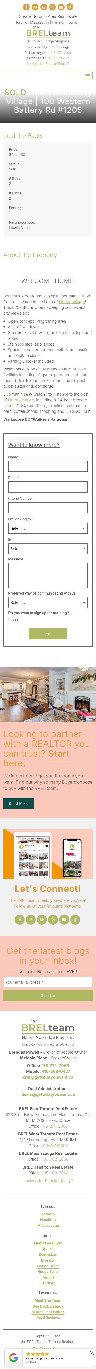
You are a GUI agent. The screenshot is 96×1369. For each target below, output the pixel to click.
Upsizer (48, 1248)
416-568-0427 (58, 57)
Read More (19, 803)
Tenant (48, 1277)
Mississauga (48, 1225)
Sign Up (48, 995)
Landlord (48, 1283)
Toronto (48, 1214)
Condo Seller (48, 1265)
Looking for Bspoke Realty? (48, 63)
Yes (15, 620)
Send (48, 633)
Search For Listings (48, 1311)
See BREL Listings (48, 1306)
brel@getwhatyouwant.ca (48, 1077)
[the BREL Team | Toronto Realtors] (48, 36)
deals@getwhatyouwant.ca (48, 1094)
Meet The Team (48, 1300)
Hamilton (48, 1219)
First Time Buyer (48, 1243)
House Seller (48, 1271)
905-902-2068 (55, 1159)
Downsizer (48, 1254)
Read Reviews (48, 1317)
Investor (48, 1260)
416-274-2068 (61, 52)
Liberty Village (72, 302)
